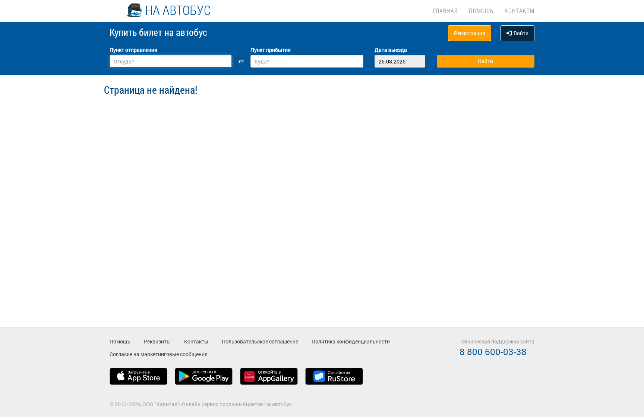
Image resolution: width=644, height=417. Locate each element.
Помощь (481, 11)
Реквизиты (157, 341)
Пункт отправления (133, 49)
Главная (445, 11)
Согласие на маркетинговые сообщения (159, 354)
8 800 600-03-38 (493, 352)
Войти (521, 33)
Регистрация (469, 33)
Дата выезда (391, 49)
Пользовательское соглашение (260, 341)
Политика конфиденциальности (351, 341)
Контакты (519, 11)
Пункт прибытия (270, 49)
